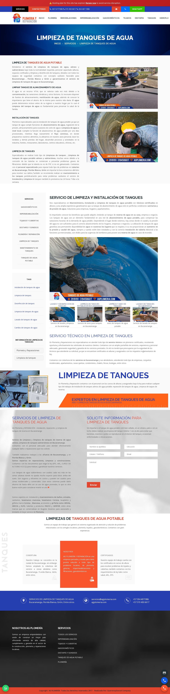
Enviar (93, 485)
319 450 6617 (70, 9)
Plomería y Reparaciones (28, 350)
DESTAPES (139, 18)
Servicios (70, 43)
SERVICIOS (20, 9)
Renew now (91, 3)
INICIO (41, 18)
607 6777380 (57, 9)
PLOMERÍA (62, 662)
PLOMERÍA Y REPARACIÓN (29, 234)
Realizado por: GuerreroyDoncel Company (112, 690)
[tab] (62, 317)
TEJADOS (127, 18)
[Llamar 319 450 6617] (164, 688)
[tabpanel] (41, 463)
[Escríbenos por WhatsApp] (5, 688)
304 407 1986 (84, 9)
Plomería (52, 18)
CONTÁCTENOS (39, 9)
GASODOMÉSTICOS (29, 207)
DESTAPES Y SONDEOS (29, 227)
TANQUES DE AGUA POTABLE (70, 657)
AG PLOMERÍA (54, 690)
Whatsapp (137, 9)
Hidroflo (164, 18)
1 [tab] (49, 488)
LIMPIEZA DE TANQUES (29, 241)
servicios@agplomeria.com (103, 599)
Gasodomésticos (111, 18)
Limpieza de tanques (26, 358)
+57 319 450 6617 (141, 602)
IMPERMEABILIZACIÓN (89, 18)
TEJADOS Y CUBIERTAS (29, 220)
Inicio (57, 43)
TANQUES (151, 18)
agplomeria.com (98, 602)
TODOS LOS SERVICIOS (67, 634)
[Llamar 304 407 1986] (164, 680)
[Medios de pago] (164, 672)
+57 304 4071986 (141, 599)
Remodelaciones (68, 18)
